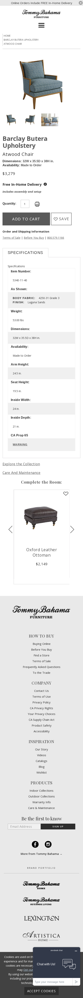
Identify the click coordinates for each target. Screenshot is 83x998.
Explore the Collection (21, 464)
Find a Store (41, 655)
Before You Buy (34, 237)
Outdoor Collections (41, 796)
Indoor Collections (41, 790)
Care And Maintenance (22, 472)
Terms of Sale (11, 237)
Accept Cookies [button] (41, 991)
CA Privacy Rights (41, 708)
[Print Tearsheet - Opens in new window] (37, 204)
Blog (42, 766)
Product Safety (42, 725)
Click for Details (41, 570)
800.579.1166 (55, 237)
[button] (41, 25)
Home (7, 35)
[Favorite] (66, 494)
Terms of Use (41, 696)
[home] (41, 14)
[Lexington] (41, 918)
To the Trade (41, 672)
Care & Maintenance (41, 807)
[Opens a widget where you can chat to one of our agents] (56, 966)
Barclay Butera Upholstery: (21, 39)
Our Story (41, 749)
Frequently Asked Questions (41, 666)
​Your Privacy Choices (41, 713)
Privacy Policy (41, 702)
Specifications (25, 252)
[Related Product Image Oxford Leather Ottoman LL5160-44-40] (41, 517)
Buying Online (42, 643)
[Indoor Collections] (41, 885)
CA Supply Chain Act (41, 719)
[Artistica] (41, 936)
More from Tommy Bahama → (41, 854)
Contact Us (41, 690)
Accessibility (42, 731)
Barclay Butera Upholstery (25, 142)
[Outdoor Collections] (41, 901)
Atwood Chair (13, 43)
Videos (41, 755)
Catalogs (41, 760)
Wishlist (41, 772)
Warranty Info (41, 802)
